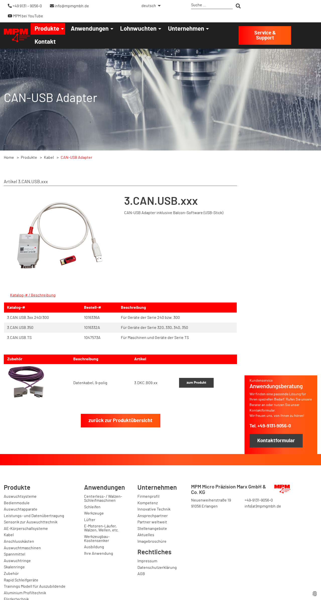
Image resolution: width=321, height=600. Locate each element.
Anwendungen (90, 29)
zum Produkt (196, 382)
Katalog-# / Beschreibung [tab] (33, 295)
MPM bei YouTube (27, 16)
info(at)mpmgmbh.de (263, 506)
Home (9, 158)
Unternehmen (186, 29)
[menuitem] (149, 6)
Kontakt (45, 42)
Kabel (49, 158)
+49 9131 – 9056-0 (27, 6)
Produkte (47, 29)
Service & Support (265, 35)
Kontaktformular (276, 440)
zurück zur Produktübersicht (120, 420)
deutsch (148, 6)
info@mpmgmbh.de (71, 6)
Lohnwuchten (138, 29)
